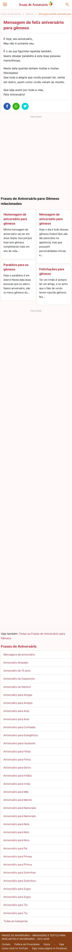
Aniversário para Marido (18, 799)
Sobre (47, 944)
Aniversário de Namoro (17, 686)
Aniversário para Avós (16, 719)
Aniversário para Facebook (19, 743)
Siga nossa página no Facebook (49, 948)
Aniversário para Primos (18, 864)
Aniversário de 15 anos (17, 670)
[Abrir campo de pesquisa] (67, 4)
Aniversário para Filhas (17, 751)
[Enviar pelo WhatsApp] (16, 106)
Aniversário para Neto (16, 832)
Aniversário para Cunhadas (19, 727)
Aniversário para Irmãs (17, 783)
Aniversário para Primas (18, 856)
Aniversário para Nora (16, 840)
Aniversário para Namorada (20, 807)
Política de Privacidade (27, 944)
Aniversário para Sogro (17, 896)
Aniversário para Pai (15, 848)
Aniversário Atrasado (16, 662)
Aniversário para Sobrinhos (20, 880)
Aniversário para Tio (15, 913)
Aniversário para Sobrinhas (20, 872)
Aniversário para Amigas (18, 694)
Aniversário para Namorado (20, 816)
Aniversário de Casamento (19, 678)
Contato (6, 944)
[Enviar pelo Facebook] (7, 106)
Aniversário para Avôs (16, 711)
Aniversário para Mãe (16, 791)
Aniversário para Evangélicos (21, 735)
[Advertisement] (36, 155)
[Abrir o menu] (5, 4)
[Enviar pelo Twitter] (25, 106)
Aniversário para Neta (16, 824)
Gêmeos (30, 14)
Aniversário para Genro (17, 767)
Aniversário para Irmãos (18, 775)
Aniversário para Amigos (18, 702)
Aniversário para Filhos (17, 759)
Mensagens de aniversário (19, 654)
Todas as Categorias (16, 921)
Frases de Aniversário (11, 14)
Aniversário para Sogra (17, 888)
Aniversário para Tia (15, 904)
